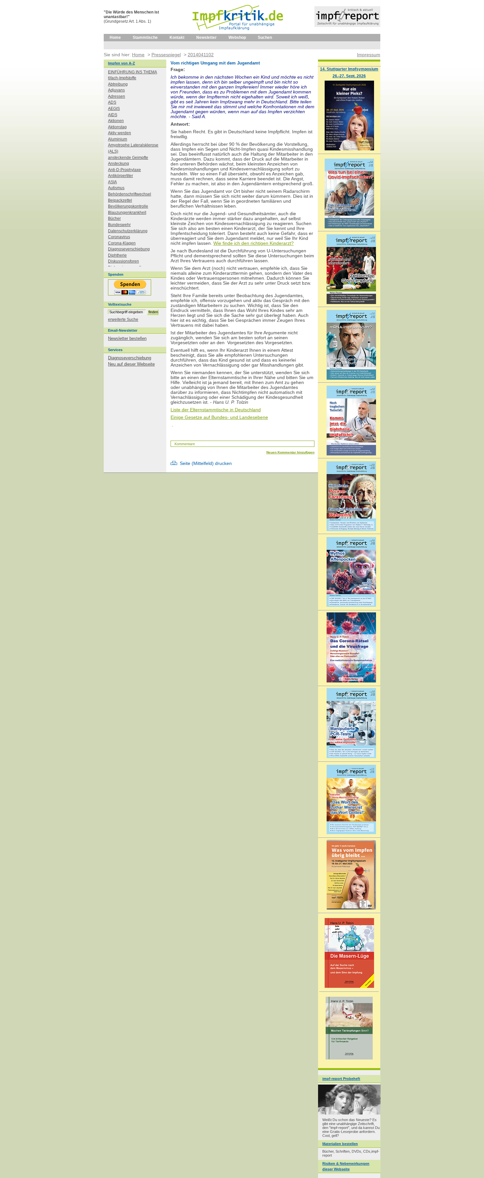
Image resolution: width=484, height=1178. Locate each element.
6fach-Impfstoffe (122, 78)
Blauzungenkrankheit (127, 212)
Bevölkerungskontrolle (128, 206)
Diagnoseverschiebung (129, 249)
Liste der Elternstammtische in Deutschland (216, 409)
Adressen (116, 96)
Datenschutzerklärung (128, 231)
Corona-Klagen (122, 243)
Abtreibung (118, 84)
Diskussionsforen (123, 261)
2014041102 (201, 54)
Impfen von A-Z (121, 63)
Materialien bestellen (340, 1144)
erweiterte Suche (123, 319)
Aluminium (117, 139)
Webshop (237, 37)
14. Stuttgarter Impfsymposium (349, 69)
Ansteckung (118, 163)
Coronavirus (119, 237)
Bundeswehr (119, 224)
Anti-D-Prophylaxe (124, 169)
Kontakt (177, 37)
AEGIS (114, 108)
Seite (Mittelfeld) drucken (206, 463)
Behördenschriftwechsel (129, 194)
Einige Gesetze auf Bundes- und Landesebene (219, 417)
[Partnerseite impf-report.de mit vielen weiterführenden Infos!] (347, 25)
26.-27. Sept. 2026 (349, 76)
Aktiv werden (119, 133)
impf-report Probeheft (341, 1079)
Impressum (368, 54)
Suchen (265, 37)
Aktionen (116, 120)
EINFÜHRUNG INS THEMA (132, 72)
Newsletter (206, 37)
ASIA (112, 182)
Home (115, 37)
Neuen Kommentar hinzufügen (290, 452)
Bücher (114, 218)
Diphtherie (117, 255)
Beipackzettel (120, 200)
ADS (112, 102)
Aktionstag (117, 127)
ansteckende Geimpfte (128, 157)
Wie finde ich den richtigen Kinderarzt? (253, 243)
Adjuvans (116, 90)
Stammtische (145, 37)
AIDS (112, 115)
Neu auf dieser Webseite (131, 364)
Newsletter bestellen (127, 338)
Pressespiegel (166, 54)
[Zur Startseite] (238, 32)
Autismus (116, 188)
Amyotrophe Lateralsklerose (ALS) (133, 148)
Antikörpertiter (120, 175)
